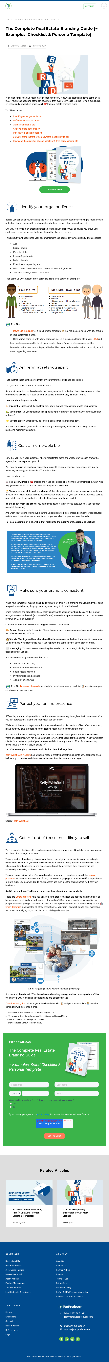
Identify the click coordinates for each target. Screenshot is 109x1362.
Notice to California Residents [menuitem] (69, 1296)
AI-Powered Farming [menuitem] (15, 1270)
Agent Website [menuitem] (12, 1279)
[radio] (54, 1103)
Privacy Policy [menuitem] (62, 1283)
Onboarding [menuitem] (11, 1317)
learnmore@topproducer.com (78, 1316)
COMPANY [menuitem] (62, 1254)
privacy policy (43, 1114)
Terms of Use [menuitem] (62, 1279)
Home (10, 20)
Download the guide (23, 331)
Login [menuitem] (8, 1334)
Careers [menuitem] (59, 1274)
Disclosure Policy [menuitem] (63, 1287)
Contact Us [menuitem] (61, 1265)
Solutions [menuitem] (12, 1254)
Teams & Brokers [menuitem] (13, 1287)
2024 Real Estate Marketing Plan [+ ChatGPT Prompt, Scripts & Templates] (27, 1212)
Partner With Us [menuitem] (63, 1270)
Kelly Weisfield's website (18, 755)
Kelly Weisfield (21, 821)
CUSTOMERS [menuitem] (13, 1305)
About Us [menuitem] (60, 1261)
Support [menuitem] (9, 1321)
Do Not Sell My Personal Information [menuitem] (72, 1292)
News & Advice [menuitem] (12, 1326)
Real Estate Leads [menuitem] (14, 1265)
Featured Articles (48, 20)
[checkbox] (54, 1105)
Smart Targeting (23, 896)
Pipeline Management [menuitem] (15, 1283)
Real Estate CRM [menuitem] (13, 1261)
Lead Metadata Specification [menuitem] (18, 1292)
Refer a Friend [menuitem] (12, 1330)
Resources (21, 20)
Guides (33, 20)
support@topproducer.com (77, 1329)
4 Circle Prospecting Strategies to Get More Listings (76, 1212)
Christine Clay (39, 46)
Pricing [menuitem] (9, 1312)
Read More (29, 1192)
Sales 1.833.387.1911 (74, 1313)
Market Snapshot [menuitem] (14, 1274)
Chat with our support (74, 1326)
